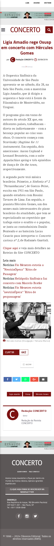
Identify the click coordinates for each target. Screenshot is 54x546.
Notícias (30, 67)
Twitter (35, 516)
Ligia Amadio (14, 394)
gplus (34, 379)
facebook (8, 379)
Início (23, 67)
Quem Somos (22, 472)
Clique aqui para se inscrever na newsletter (27, 490)
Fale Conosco (34, 472)
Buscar (49, 29)
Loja (27, 2)
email (25, 379)
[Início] (25, 31)
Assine (37, 2)
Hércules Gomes (42, 394)
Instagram (27, 516)
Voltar (28, 364)
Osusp (27, 394)
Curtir (9, 352)
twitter (16, 379)
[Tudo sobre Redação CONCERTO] (12, 419)
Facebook (18, 516)
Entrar (47, 2)
